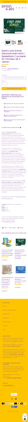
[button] (5, 64)
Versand (5, 325)
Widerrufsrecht (7, 321)
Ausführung (4, 75)
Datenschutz (6, 314)
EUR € (13, 394)
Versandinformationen (9, 221)
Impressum (6, 318)
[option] (8, 42)
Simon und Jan (15, 411)
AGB (4, 329)
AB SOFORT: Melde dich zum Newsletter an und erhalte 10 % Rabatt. (13, 96)
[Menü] (25, 7)
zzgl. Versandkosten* (13, 68)
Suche (4, 306)
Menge (3, 81)
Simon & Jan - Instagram (9, 310)
